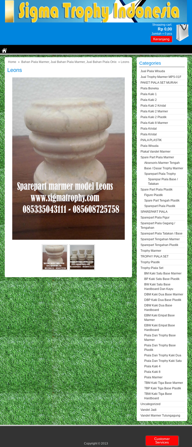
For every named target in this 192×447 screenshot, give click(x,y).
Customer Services (162, 440)
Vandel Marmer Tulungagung (160, 415)
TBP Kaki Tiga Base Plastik (162, 388)
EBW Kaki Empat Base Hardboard (159, 328)
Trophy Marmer (150, 250)
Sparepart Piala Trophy (160, 174)
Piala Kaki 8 (152, 372)
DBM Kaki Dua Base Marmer (163, 294)
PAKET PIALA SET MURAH (159, 82)
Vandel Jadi (148, 410)
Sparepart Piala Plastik (159, 206)
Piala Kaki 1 (148, 94)
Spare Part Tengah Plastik (162, 200)
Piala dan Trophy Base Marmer (160, 338)
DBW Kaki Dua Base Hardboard (158, 308)
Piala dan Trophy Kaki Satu (163, 361)
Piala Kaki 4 (152, 366)
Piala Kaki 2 (148, 100)
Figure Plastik (153, 195)
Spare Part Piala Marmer (157, 157)
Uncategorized (150, 404)
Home (12, 62)
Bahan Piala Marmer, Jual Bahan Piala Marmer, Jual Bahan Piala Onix (68, 62)
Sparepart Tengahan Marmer (160, 239)
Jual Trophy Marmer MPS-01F (160, 77)
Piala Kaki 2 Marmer (154, 111)
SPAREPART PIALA (154, 212)
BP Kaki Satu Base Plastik (162, 279)
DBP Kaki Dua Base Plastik (162, 300)
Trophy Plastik (150, 262)
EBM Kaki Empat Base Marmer (159, 318)
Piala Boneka (149, 88)
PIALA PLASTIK (151, 140)
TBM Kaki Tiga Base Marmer (163, 383)
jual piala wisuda (152, 71)
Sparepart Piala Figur (155, 217)
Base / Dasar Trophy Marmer (163, 168)
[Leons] (68, 238)
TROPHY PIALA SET (154, 256)
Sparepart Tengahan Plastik (159, 245)
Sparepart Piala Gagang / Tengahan (157, 225)
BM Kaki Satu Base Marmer (163, 273)
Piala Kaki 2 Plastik (153, 117)
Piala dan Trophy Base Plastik (160, 348)
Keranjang (161, 39)
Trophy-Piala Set (151, 268)
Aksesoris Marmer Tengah (162, 163)
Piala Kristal (148, 128)
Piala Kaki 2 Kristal (153, 105)
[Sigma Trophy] (96, 21)
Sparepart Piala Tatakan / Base (161, 233)
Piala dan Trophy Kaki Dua (162, 355)
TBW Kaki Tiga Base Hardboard (158, 396)
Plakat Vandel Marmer (155, 151)
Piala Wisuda (149, 146)
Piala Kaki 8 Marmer (154, 123)
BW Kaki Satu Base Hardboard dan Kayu (158, 287)
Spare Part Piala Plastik (156, 189)
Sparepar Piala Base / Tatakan (163, 182)
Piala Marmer (153, 377)
